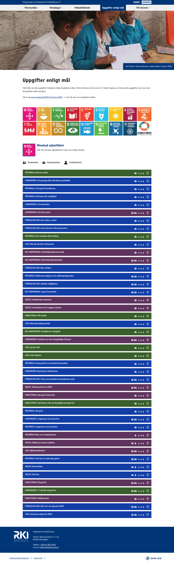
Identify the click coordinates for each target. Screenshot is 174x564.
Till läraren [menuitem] (142, 7)
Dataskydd (38, 558)
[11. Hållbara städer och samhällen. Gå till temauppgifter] (44, 128)
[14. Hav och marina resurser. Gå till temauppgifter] (87, 128)
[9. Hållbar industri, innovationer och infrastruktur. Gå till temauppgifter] (144, 114)
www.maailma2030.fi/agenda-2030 (46, 97)
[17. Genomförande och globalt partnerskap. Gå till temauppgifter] (130, 128)
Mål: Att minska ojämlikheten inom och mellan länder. (61, 150)
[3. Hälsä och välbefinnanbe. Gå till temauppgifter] (58, 114)
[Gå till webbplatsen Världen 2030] (153, 560)
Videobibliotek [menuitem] (82, 7)
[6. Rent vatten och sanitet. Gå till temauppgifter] (101, 114)
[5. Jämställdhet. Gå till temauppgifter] (87, 114)
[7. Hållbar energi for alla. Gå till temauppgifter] (116, 114)
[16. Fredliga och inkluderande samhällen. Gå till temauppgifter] (116, 128)
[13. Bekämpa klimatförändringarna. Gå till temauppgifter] (73, 128)
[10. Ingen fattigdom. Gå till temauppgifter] (29, 128)
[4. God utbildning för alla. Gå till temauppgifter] (73, 114)
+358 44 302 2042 (48, 545)
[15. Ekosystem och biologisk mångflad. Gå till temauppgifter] (101, 128)
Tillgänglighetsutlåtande (19, 558)
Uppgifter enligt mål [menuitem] (113, 7)
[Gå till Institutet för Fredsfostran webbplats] (19, 545)
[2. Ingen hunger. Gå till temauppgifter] (44, 114)
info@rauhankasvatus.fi (49, 547)
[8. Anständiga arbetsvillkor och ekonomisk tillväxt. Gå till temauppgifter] (130, 114)
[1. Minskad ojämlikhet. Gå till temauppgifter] (29, 114)
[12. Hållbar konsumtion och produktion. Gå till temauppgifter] (58, 128)
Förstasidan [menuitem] (31, 7)
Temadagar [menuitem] (55, 7)
